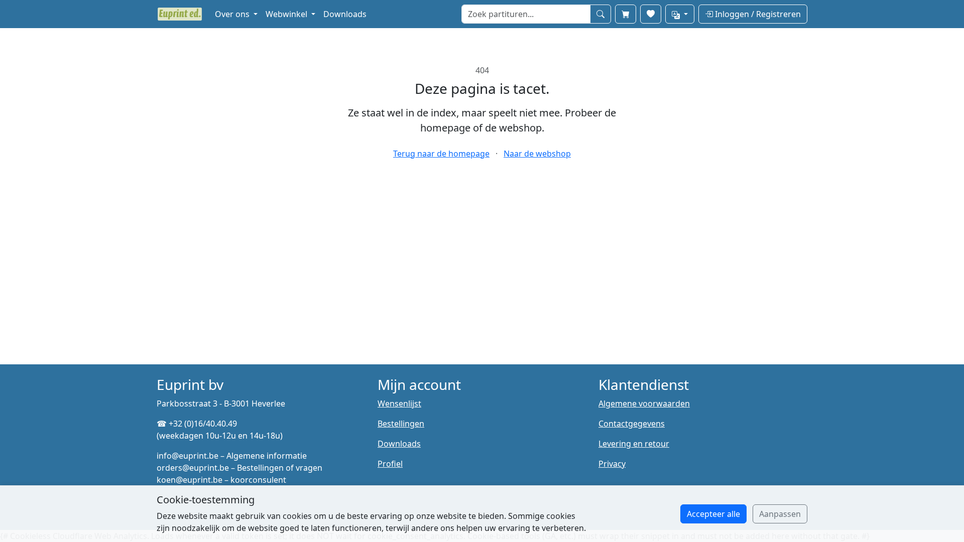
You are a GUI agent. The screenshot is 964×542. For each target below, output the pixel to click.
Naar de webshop (537, 153)
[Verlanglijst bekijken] (650, 14)
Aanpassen (780, 513)
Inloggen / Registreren (757, 14)
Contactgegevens (631, 423)
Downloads (345, 14)
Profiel (390, 463)
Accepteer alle (713, 513)
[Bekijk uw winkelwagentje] (625, 14)
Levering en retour (633, 443)
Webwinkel (287, 14)
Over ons (233, 14)
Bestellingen (401, 423)
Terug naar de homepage (441, 153)
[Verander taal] (679, 14)
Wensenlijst (399, 403)
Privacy (612, 463)
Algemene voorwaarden (644, 403)
